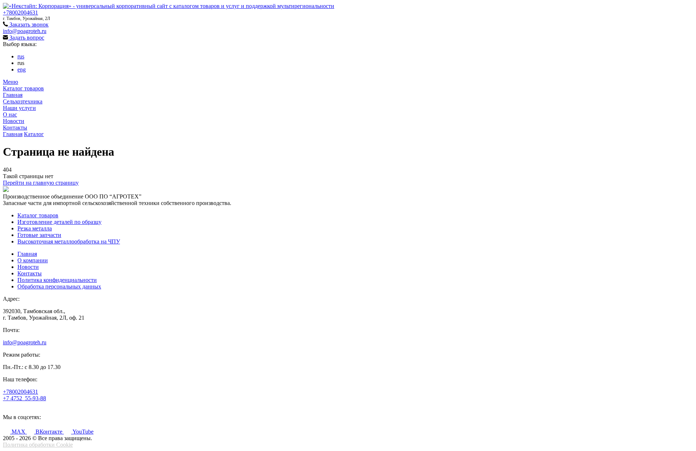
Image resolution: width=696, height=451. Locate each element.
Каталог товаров (23, 88)
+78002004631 (20, 12)
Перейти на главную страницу (41, 183)
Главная (12, 95)
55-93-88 (24, 398)
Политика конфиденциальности (57, 280)
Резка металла (34, 228)
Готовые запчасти (39, 235)
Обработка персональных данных (59, 286)
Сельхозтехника (22, 101)
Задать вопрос (26, 37)
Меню (10, 82)
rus (20, 56)
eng (21, 69)
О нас (10, 114)
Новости (13, 121)
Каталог (34, 134)
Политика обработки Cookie (38, 445)
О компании (32, 260)
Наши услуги (19, 108)
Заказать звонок (28, 24)
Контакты (15, 127)
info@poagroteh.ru (24, 31)
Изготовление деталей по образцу (59, 222)
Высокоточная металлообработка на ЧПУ (68, 241)
